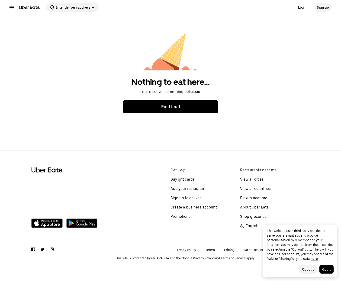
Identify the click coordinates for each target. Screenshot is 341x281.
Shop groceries (253, 216)
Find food (170, 106)
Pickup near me (253, 198)
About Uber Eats (254, 207)
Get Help (178, 170)
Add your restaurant (188, 188)
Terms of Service (233, 258)
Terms (210, 250)
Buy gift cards (182, 179)
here (314, 259)
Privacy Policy (185, 250)
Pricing (229, 250)
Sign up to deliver (185, 198)
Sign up (323, 7)
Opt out (308, 269)
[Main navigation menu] (11, 7)
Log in (303, 7)
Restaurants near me (258, 170)
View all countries (255, 188)
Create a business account (193, 207)
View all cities (252, 179)
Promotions (180, 216)
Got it (326, 269)
